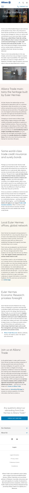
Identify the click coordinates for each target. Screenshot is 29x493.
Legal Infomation (14, 455)
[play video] (14, 73)
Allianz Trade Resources (10, 333)
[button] (23, 3)
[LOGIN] (19, 3)
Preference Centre (14, 462)
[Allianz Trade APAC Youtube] (17, 439)
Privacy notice (14, 458)
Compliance (14, 466)
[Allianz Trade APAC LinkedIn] (12, 439)
